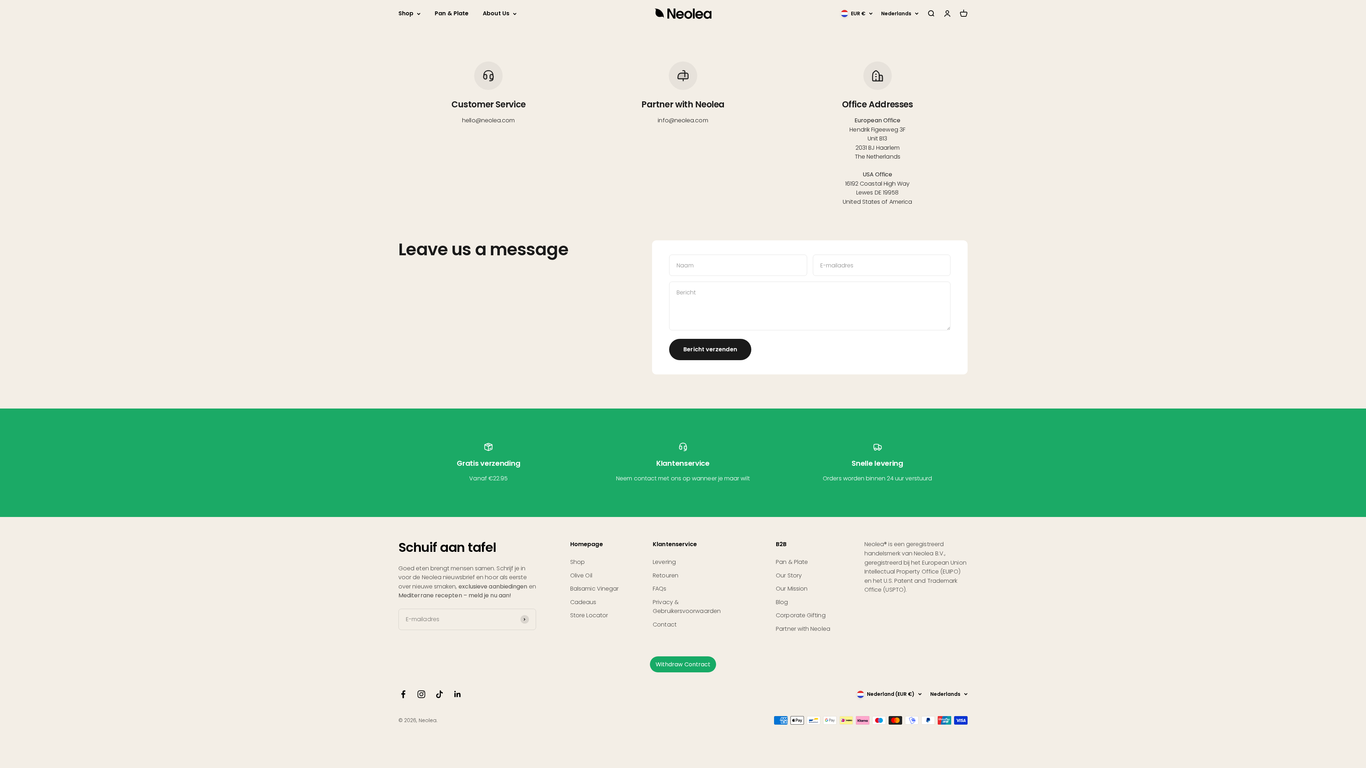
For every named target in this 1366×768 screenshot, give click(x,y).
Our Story (789, 575)
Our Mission (792, 589)
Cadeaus (583, 602)
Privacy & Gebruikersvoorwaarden (687, 606)
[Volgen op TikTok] (439, 694)
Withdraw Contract (683, 664)
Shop (405, 13)
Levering (664, 562)
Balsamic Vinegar (594, 589)
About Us (496, 13)
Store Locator (589, 615)
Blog (782, 602)
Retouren (665, 575)
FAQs (659, 589)
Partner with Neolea (803, 629)
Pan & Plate (451, 13)
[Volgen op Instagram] (421, 694)
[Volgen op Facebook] (403, 694)
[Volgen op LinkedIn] (457, 694)
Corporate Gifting (800, 615)
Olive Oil (581, 575)
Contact (665, 624)
